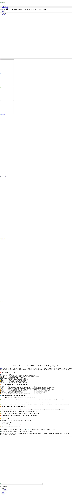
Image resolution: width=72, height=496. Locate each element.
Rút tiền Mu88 (5, 8)
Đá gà (2, 12)
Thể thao (3, 11)
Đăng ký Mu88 (5, 489)
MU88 (3, 5)
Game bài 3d (3, 10)
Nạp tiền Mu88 (5, 7)
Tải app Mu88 (5, 491)
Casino (3, 492)
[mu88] (2, 2)
